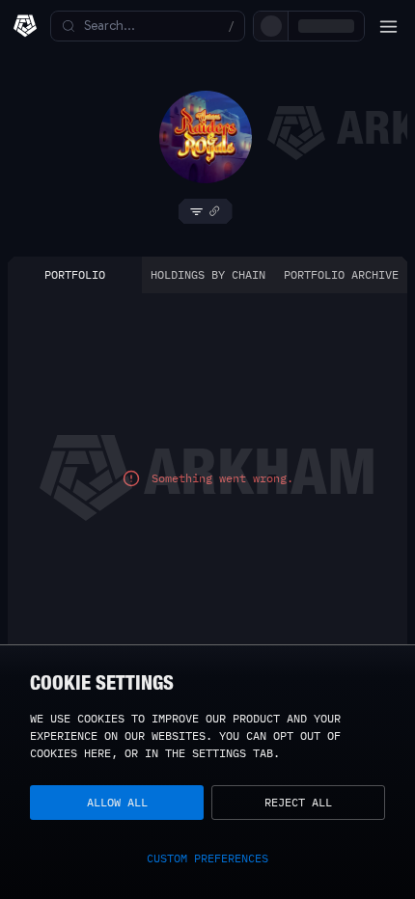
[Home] (25, 26)
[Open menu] (388, 26)
